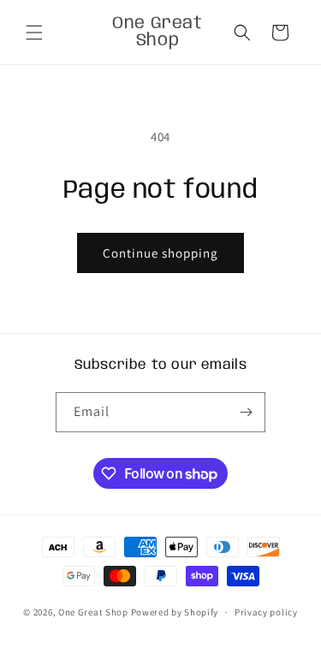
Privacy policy (266, 612)
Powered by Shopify (175, 612)
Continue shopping (160, 253)
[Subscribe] (246, 412)
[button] (34, 32)
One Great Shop (93, 612)
